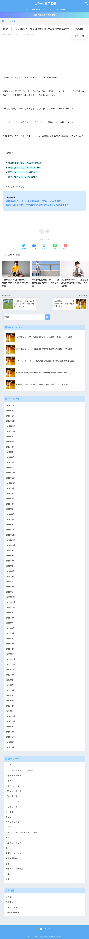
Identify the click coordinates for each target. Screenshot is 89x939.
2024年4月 (10, 514)
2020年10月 (11, 721)
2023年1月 (10, 592)
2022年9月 (10, 613)
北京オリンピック (13, 843)
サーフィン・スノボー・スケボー (20, 770)
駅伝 (8, 879)
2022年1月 (10, 654)
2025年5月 (10, 452)
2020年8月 (10, 732)
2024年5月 (10, 509)
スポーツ (9, 781)
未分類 (8, 848)
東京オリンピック (13, 853)
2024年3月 (10, 519)
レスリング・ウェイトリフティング (21, 832)
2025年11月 (11, 426)
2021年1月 (10, 711)
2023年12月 (11, 535)
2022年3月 (10, 644)
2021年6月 (10, 690)
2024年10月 (11, 483)
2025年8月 (10, 437)
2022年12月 (11, 597)
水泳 (8, 864)
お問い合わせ (60, 9)
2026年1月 (10, 416)
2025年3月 (10, 457)
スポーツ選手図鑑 (44, 3)
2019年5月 (10, 747)
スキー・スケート (13, 775)
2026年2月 (10, 411)
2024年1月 (10, 530)
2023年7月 (10, 561)
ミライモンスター (13, 822)
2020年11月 (11, 716)
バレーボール (11, 796)
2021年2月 (10, 706)
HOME (46, 929)
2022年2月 (10, 649)
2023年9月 (10, 550)
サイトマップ (48, 9)
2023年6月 (10, 566)
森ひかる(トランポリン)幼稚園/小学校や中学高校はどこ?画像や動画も (37, 205)
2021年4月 (10, 701)
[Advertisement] (44, 57)
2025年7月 (10, 442)
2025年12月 (11, 421)
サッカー (9, 765)
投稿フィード (11, 902)
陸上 (8, 874)
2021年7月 (10, 685)
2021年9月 (10, 675)
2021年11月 (11, 664)
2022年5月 (10, 633)
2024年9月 (10, 488)
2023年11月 (11, 540)
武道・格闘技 (11, 858)
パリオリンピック (13, 807)
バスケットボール (13, 791)
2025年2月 (10, 462)
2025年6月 (10, 447)
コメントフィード (13, 907)
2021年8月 (10, 680)
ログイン (9, 897)
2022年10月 (11, 607)
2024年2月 (10, 525)
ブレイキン (10, 812)
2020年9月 (10, 727)
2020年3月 (10, 742)
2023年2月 (10, 587)
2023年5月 (10, 571)
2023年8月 (10, 556)
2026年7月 (10, 405)
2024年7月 (10, 499)
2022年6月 (10, 628)
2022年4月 (10, 639)
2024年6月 (10, 504)
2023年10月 (11, 545)
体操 (18, 255)
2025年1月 (10, 468)
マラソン (9, 817)
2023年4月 (10, 576)
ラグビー (9, 827)
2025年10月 (11, 431)
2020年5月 (10, 737)
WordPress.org (12, 912)
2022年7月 (10, 623)
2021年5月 (10, 696)
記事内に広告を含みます (44, 15)
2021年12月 (11, 659)
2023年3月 (10, 582)
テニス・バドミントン (15, 786)
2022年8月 (10, 618)
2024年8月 (10, 493)
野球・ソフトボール (14, 869)
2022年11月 (11, 602)
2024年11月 (11, 478)
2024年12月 (11, 473)
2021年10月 (11, 670)
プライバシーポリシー (32, 9)
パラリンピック (12, 801)
